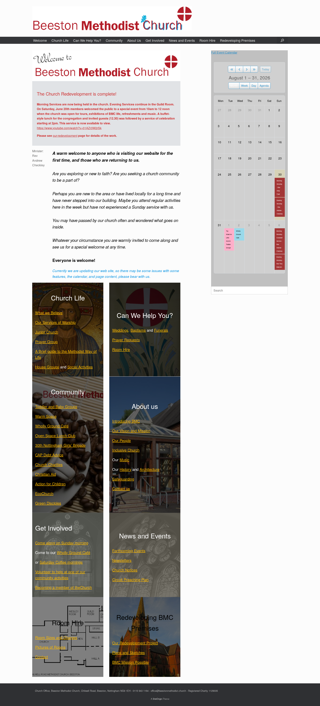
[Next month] (247, 69)
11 (229, 142)
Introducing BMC (126, 421)
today (265, 69)
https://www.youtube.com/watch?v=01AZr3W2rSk (69, 128)
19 (239, 158)
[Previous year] (232, 69)
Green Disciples (48, 503)
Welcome (40, 40)
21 (259, 158)
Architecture (149, 469)
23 (280, 158)
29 (239, 110)
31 (259, 110)
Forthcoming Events (128, 550)
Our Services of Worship (55, 322)
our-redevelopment (65, 135)
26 (239, 174)
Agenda (264, 85)
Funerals (161, 330)
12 (239, 142)
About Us (134, 40)
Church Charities (49, 464)
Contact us (121, 488)
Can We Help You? (87, 40)
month (234, 85)
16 (280, 142)
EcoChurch (44, 493)
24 (219, 174)
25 (229, 174)
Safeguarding (123, 479)
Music (124, 459)
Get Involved (155, 40)
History (125, 469)
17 (219, 158)
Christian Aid (45, 474)
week (244, 85)
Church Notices (124, 570)
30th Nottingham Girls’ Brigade (60, 445)
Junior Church (46, 332)
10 (219, 142)
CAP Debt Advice (49, 454)
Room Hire (207, 40)
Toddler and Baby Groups (56, 406)
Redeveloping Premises (237, 40)
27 (219, 110)
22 (270, 158)
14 (259, 142)
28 (229, 110)
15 (270, 142)
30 (249, 110)
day (253, 85)
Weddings (120, 330)
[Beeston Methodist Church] (112, 18)
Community (114, 40)
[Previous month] (239, 69)
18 (229, 158)
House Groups (47, 367)
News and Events (182, 40)
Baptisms (138, 330)
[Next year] (254, 69)
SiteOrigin (157, 698)
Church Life (60, 40)
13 (249, 142)
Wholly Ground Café (52, 426)
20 (249, 158)
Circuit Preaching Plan (130, 579)
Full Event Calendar (224, 52)
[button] (282, 40)
